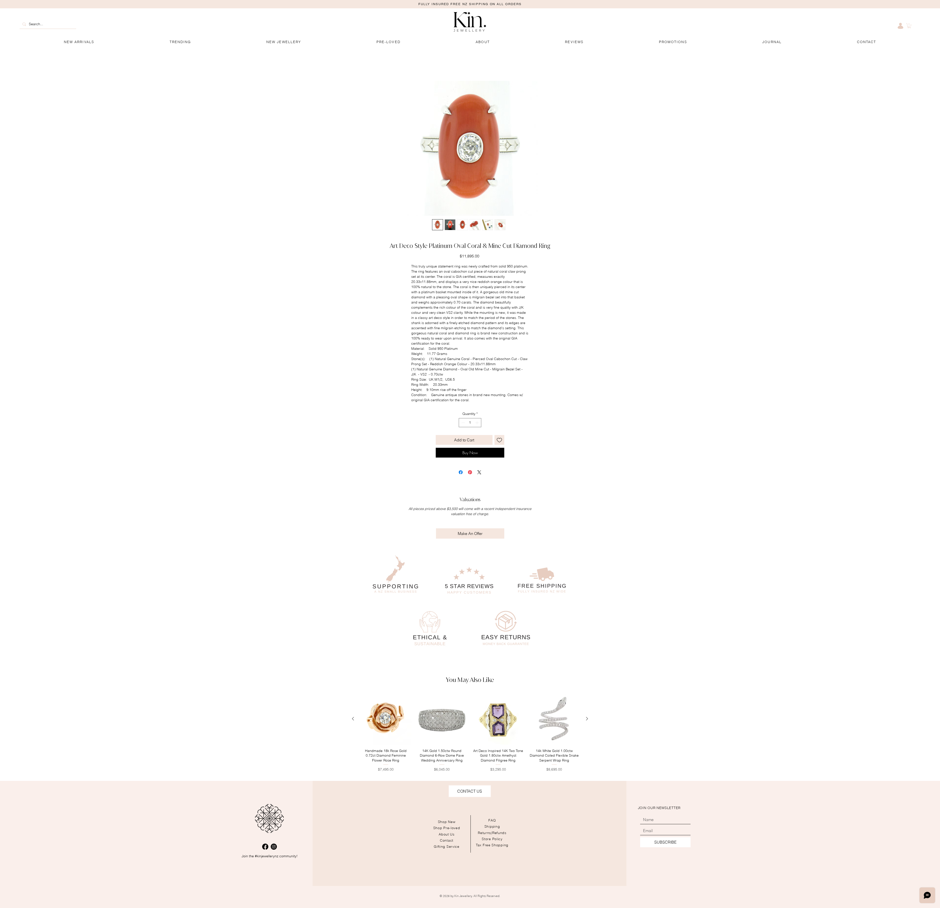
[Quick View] (385, 719)
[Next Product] (587, 719)
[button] (673, 42)
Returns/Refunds (492, 833)
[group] (470, 736)
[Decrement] (462, 423)
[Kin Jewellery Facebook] (265, 847)
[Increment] (477, 423)
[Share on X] (479, 473)
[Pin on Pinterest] (470, 473)
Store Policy (492, 839)
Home (355, 63)
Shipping (492, 827)
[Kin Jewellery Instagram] (274, 847)
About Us (447, 835)
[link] (909, 25)
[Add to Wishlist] (499, 441)
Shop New (447, 822)
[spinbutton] (470, 423)
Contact (446, 841)
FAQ (492, 821)
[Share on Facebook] (461, 473)
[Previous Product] (353, 719)
